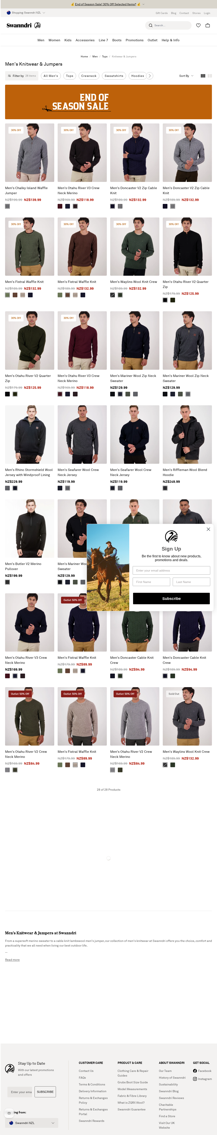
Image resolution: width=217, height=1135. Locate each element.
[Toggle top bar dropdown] (143, 4)
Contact (184, 13)
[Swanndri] (24, 25)
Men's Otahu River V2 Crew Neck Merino (26, 754)
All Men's (51, 76)
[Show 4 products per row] (203, 76)
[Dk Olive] (120, 676)
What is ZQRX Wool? (131, 1102)
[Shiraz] (60, 206)
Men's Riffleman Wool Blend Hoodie (185, 472)
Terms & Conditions (92, 1084)
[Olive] (7, 295)
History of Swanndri (172, 1077)
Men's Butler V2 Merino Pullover (23, 566)
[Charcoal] (165, 488)
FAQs (82, 1077)
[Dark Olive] (15, 770)
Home (84, 56)
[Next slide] (149, 75)
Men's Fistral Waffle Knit (24, 282)
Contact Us (86, 1071)
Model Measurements (132, 1089)
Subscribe (171, 598)
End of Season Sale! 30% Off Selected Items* (105, 4)
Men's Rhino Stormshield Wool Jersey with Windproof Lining (29, 472)
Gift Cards (162, 13)
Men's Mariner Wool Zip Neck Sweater (133, 378)
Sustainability (168, 1084)
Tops (104, 56)
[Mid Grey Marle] (7, 206)
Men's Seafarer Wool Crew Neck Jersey (78, 472)
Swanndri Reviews (171, 1098)
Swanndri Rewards (91, 1121)
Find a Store (167, 1116)
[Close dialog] (208, 529)
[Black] (165, 300)
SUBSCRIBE (45, 1091)
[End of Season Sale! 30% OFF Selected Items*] (108, 102)
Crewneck (89, 76)
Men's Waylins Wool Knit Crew (133, 282)
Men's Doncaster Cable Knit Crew (132, 660)
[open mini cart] (207, 25)
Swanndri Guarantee (132, 1109)
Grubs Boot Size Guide (133, 1082)
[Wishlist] (198, 25)
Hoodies (137, 76)
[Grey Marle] (120, 206)
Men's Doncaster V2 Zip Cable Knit (133, 190)
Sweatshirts (114, 76)
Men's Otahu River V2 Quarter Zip (186, 284)
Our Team (165, 1071)
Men (95, 56)
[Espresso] (75, 206)
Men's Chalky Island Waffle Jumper (26, 190)
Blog (173, 13)
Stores (196, 13)
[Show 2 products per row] (210, 76)
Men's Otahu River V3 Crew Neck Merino (78, 190)
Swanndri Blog (169, 1091)
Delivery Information (92, 1091)
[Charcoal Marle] (135, 394)
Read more (12, 959)
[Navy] (67, 206)
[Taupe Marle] (22, 295)
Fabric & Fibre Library (132, 1096)
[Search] (151, 25)
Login (207, 13)
